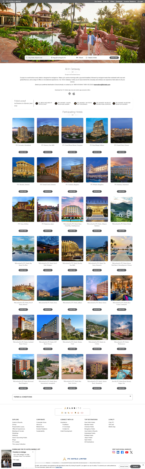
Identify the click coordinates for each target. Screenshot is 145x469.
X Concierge (66, 426)
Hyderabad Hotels (89, 433)
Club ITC (106, 1)
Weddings (15, 433)
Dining (14, 424)
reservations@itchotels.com (102, 84)
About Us (39, 424)
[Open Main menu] (3, 1)
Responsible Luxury (18, 426)
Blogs (14, 440)
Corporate (119, 1)
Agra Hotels (88, 440)
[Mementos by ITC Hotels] (65, 413)
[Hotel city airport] (37, 57)
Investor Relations (130, 1)
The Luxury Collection (18, 444)
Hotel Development (66, 431)
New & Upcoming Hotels (19, 437)
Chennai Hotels (89, 426)
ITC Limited (15, 442)
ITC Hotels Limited (13, 1)
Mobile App (112, 426)
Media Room (40, 426)
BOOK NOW (114, 57)
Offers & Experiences (18, 429)
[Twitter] (131, 452)
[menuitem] (3, 1)
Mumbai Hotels (88, 424)
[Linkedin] (118, 452)
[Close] (143, 465)
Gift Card (111, 424)
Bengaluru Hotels (89, 429)
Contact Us (66, 429)
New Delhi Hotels (89, 422)
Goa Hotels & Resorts (90, 431)
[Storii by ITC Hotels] (75, 413)
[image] (23, 130)
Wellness (15, 435)
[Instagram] (113, 452)
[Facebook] (122, 452)
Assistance (64, 422)
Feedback (65, 424)
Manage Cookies (124, 466)
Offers (112, 1)
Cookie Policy (58, 467)
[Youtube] (126, 452)
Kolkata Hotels (88, 435)
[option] (72, 33)
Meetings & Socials (18, 431)
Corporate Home (41, 422)
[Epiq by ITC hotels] (68, 413)
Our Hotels (98, 1)
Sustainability (40, 431)
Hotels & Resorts (17, 422)
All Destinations (89, 442)
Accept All (135, 466)
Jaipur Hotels (88, 437)
